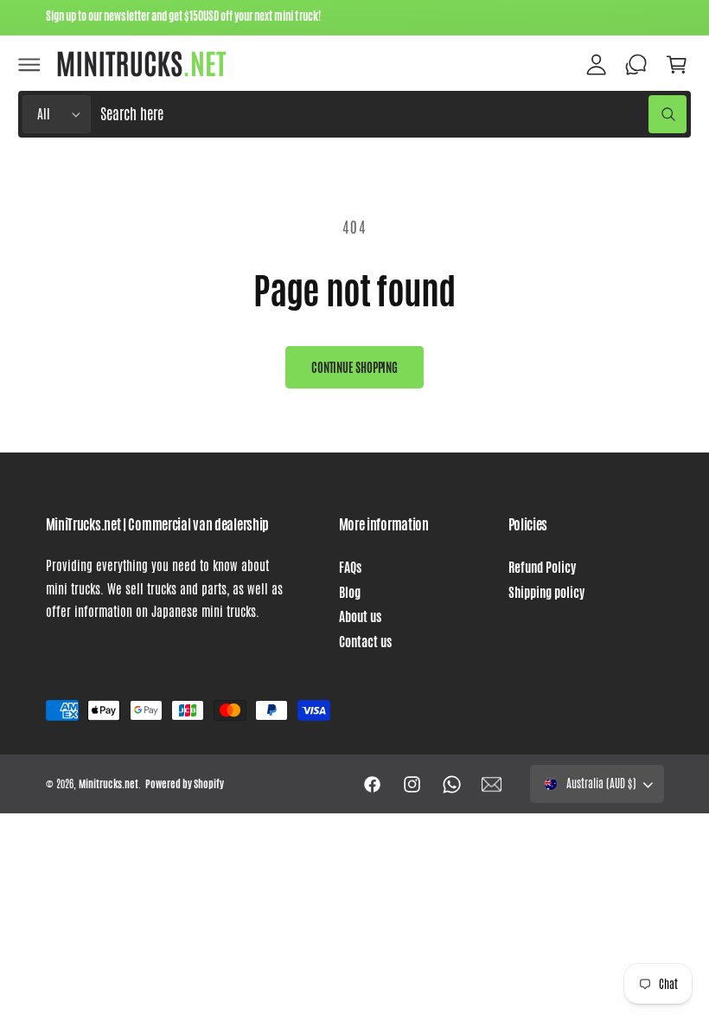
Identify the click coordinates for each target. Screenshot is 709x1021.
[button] (29, 64)
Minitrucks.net (108, 784)
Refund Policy (542, 567)
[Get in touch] (636, 64)
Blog (350, 592)
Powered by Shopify (184, 784)
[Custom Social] (492, 784)
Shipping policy (546, 592)
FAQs (350, 567)
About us (360, 616)
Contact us (365, 642)
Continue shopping (354, 367)
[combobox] (393, 114)
